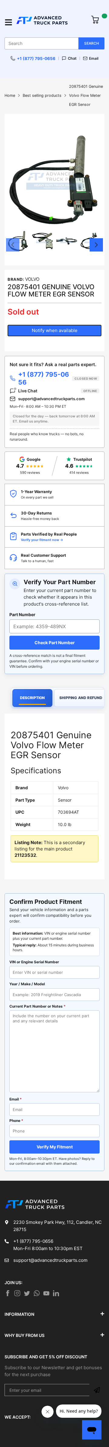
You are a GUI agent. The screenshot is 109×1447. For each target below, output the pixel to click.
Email (93, 58)
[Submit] (96, 1390)
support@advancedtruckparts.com (51, 398)
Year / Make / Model (27, 984)
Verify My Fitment (55, 1146)
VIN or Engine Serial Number (34, 962)
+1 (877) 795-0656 (36, 58)
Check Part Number (55, 642)
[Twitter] (17, 1293)
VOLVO (32, 279)
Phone (16, 1120)
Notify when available (55, 330)
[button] (12, 245)
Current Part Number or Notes (37, 1006)
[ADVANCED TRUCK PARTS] (50, 22)
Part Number (22, 614)
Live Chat (57, 390)
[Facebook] (8, 1293)
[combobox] (54, 43)
